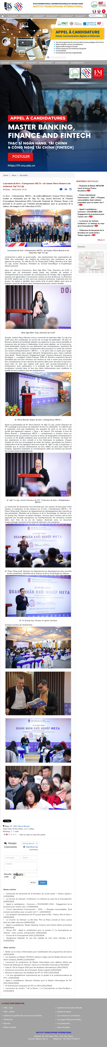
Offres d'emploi (9, 1027)
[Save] (71, 189)
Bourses (6, 1023)
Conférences (61, 62)
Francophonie (45, 62)
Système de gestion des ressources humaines (22, 1016)
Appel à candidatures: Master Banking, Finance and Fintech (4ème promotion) (39, 925)
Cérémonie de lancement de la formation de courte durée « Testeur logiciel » (39, 894)
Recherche (51, 16)
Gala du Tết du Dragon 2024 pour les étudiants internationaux (31, 967)
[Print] (66, 189)
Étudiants (79, 16)
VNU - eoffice (9, 1012)
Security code (7, 875)
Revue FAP (30, 62)
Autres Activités (63, 1027)
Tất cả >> (101, 240)
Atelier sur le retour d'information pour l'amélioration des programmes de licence (38, 952)
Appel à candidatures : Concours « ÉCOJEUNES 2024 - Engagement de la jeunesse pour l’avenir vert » (91, 213)
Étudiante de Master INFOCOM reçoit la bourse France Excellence (91, 188)
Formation (24, 16)
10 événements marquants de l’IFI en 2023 (23, 986)
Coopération (66, 16)
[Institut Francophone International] (13, 6)
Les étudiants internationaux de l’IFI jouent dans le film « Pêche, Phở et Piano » (39, 914)
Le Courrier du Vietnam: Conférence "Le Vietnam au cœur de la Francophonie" (39, 899)
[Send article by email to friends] (61, 189)
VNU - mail (8, 1008)
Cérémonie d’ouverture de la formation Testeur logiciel (27, 970)
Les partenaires (63, 1023)
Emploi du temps (63, 1012)
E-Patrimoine (17, 62)
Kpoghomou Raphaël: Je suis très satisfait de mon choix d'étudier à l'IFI (39, 938)
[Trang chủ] (3, 16)
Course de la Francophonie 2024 (19, 935)
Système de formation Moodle (69, 1008)
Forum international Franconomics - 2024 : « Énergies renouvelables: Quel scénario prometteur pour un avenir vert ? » (91, 200)
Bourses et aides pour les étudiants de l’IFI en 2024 (26, 973)
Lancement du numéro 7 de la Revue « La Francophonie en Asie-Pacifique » (38, 988)
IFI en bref (12, 16)
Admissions (38, 16)
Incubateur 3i (77, 62)
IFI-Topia (5, 62)
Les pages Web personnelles (68, 1019)
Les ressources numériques (68, 1016)
